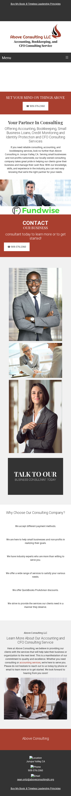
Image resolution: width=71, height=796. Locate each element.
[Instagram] (42, 15)
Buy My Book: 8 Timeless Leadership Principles (36, 3)
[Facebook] (42, 9)
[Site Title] (35, 38)
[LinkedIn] (36, 15)
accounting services (30, 662)
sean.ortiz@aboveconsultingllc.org (35, 779)
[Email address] (36, 9)
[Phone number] (30, 9)
